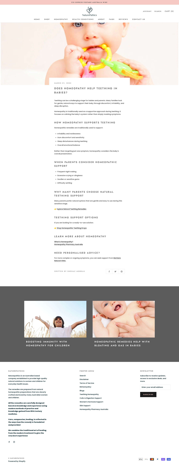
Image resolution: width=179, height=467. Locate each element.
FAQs (111, 19)
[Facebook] (9, 441)
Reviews (123, 19)
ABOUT (101, 19)
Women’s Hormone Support (91, 402)
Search (157, 11)
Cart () (169, 11)
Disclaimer (84, 379)
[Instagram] (14, 441)
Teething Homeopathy (89, 394)
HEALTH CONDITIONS (83, 19)
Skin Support (85, 405)
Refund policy (85, 387)
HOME (37, 19)
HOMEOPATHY (61, 19)
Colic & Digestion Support (91, 398)
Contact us (138, 19)
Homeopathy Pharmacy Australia (68, 244)
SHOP (47, 19)
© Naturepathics (16, 458)
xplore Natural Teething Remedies (72, 209)
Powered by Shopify (16, 461)
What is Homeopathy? (63, 242)
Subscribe (148, 394)
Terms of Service (87, 383)
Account (147, 11)
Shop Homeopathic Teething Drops (72, 228)
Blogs (82, 390)
